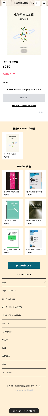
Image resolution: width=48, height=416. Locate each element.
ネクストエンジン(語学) (12, 307)
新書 (4, 348)
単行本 (5, 340)
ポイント (5, 323)
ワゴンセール (7, 372)
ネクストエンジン (9, 291)
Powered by (21, 390)
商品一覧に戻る (24, 265)
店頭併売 (6, 356)
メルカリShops (8, 299)
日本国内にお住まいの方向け (24, 105)
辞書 (4, 364)
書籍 (4, 282)
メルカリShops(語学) (11, 315)
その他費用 (7, 331)
